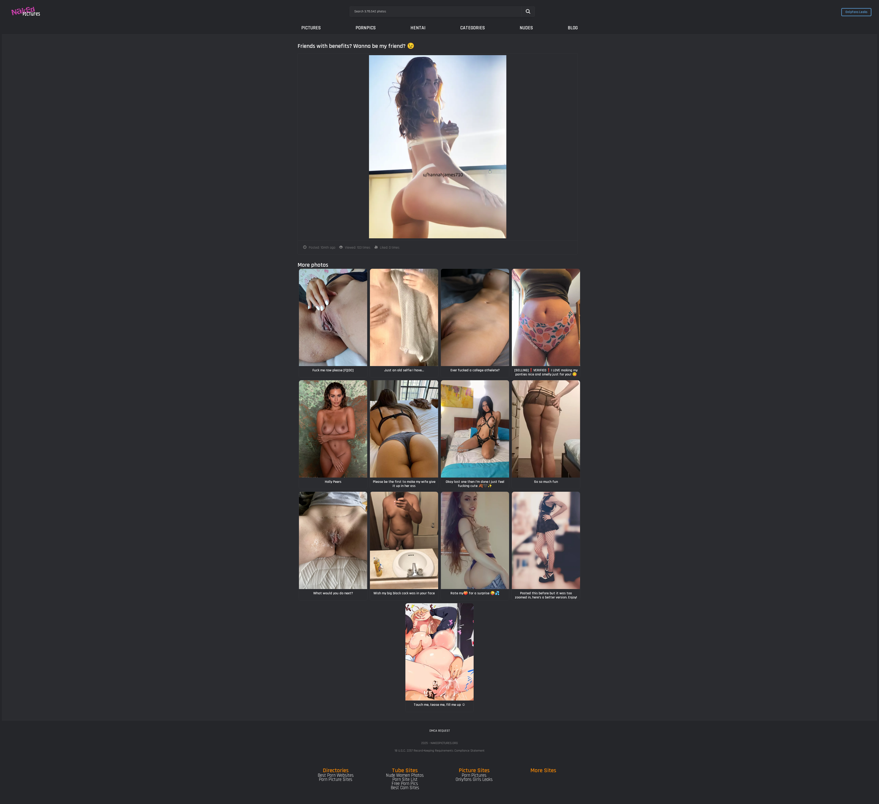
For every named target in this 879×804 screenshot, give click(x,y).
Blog (573, 28)
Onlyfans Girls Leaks (474, 779)
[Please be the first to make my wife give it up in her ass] (404, 429)
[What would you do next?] (333, 540)
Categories (472, 28)
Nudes (526, 28)
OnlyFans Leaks (856, 12)
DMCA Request (439, 731)
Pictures (311, 28)
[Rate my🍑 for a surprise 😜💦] (475, 540)
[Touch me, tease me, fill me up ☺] (439, 652)
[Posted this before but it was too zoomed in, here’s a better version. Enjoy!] (546, 540)
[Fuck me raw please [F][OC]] (333, 317)
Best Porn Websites (336, 775)
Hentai (418, 28)
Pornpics (365, 28)
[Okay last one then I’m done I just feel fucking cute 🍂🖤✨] (475, 429)
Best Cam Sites (405, 788)
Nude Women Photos (405, 775)
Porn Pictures (474, 775)
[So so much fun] (546, 429)
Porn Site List (405, 779)
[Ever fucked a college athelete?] (475, 317)
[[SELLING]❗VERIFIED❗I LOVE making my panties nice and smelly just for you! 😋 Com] (546, 317)
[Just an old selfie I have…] (404, 317)
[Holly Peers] (333, 429)
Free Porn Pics (405, 784)
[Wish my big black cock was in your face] (404, 540)
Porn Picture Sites (335, 779)
